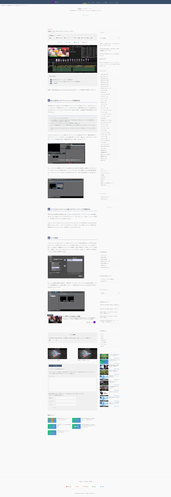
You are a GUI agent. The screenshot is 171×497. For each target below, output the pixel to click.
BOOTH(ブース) (104, 196)
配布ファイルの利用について (107, 183)
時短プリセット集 (105, 154)
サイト (50, 404)
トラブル (103, 130)
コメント (51, 376)
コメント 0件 (54, 340)
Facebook (103, 281)
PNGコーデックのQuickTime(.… (113, 382)
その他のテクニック (10, 5)
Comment (86, 486)
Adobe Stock (104, 198)
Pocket (84, 42)
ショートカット (105, 116)
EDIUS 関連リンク (105, 263)
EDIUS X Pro (104, 86)
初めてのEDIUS (105, 146)
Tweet (68, 42)
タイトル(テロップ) (105, 122)
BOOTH (102, 59)
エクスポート (104, 96)
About (117, 2)
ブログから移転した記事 (87, 37)
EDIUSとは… (104, 265)
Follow (102, 486)
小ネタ (103, 148)
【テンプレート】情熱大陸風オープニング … (114, 403)
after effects (104, 74)
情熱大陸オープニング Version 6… (113, 376)
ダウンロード (104, 124)
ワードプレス (111, 2)
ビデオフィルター (105, 134)
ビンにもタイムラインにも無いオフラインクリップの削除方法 (66, 81)
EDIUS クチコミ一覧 (105, 261)
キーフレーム (104, 108)
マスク (103, 142)
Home (4, 5)
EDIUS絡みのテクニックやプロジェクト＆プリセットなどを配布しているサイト (85, 10)
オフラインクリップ (69, 37)
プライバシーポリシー (105, 173)
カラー (103, 106)
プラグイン (104, 136)
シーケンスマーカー (105, 114)
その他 (103, 118)
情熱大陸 (103, 150)
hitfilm (93, 2)
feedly (94, 486)
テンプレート (104, 126)
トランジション (105, 132)
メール (51, 401)
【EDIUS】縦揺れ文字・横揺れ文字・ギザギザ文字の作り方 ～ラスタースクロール (88, 426)
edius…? (81, 9)
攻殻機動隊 (104, 152)
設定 (102, 160)
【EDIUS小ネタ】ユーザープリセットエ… (114, 360)
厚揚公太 (116, 304)
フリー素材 (104, 2)
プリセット (104, 138)
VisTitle (103, 92)
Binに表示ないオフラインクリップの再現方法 (62, 79)
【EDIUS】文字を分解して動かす (106, 304)
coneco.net (98, 2)
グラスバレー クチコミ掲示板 (107, 279)
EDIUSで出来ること (105, 267)
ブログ (89, 2)
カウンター (104, 104)
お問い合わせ (103, 185)
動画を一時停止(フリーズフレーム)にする (114, 371)
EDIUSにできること (106, 88)
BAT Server (104, 76)
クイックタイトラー (106, 110)
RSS (77, 486)
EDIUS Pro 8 (104, 82)
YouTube (103, 177)
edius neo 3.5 (60, 37)
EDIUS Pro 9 (104, 84)
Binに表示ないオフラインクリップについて (63, 89)
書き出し (103, 158)
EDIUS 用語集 (104, 259)
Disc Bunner (104, 78)
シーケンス (104, 112)
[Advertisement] (85, 15)
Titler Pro (104, 90)
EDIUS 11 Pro (104, 80)
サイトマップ (103, 171)
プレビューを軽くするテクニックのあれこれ (114, 355)
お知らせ (103, 102)
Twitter (102, 179)
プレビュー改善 (105, 140)
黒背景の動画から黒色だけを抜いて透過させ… (114, 366)
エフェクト (104, 98)
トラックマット (105, 128)
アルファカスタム (105, 94)
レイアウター (104, 144)
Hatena (76, 42)
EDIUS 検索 (103, 257)
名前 (50, 398)
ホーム (84, 2)
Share (59, 42)
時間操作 (103, 156)
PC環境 (102, 175)
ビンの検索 (78, 37)
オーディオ (104, 100)
